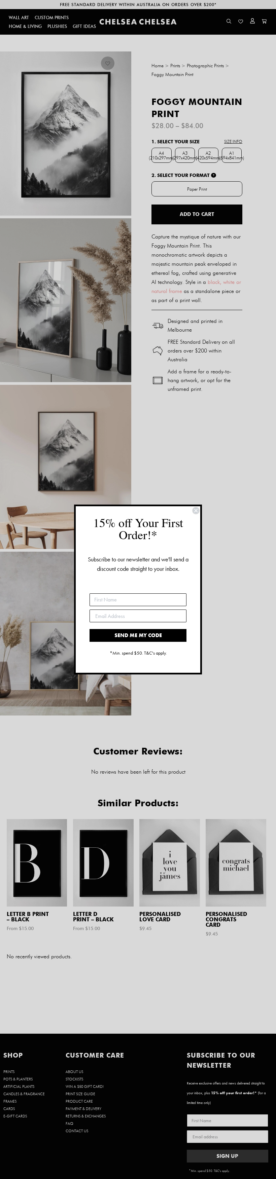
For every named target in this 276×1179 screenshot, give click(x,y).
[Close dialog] (196, 510)
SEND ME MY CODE (138, 635)
